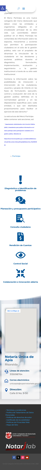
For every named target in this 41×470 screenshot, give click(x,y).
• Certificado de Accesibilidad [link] (17, 420)
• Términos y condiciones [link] (15, 410)
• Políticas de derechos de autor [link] (18, 417)
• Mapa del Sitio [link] (11, 425)
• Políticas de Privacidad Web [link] (17, 422)
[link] (3, 8)
